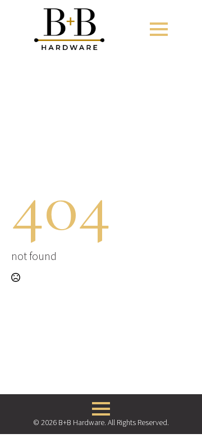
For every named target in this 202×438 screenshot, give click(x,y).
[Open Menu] (159, 29)
